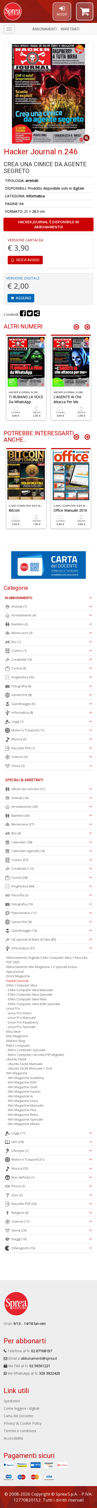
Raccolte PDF (23, 748)
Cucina (18, 668)
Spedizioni (12, 1401)
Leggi (17, 721)
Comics (18, 650)
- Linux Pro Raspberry (22, 1022)
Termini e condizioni (20, 1430)
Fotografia (21, 686)
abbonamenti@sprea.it (39, 1358)
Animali (19, 606)
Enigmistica (22, 677)
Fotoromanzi (23, 913)
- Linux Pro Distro (19, 1013)
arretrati (31, 180)
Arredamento (23, 615)
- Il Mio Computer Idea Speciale (29, 994)
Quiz (17, 1195)
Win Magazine (17, 1073)
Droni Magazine (18, 976)
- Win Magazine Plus (21, 1110)
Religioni (19, 1212)
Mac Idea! (13, 1031)
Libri (17, 1141)
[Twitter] (30, 314)
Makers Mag (15, 1040)
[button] (84, 14)
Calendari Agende (28, 851)
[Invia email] (37, 314)
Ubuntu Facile (16, 1059)
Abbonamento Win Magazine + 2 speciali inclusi (41, 967)
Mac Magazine (17, 1036)
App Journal (15, 971)
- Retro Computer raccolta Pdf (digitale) (35, 1054)
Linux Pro (13, 1008)
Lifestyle (19, 1150)
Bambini (19, 624)
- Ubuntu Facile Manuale (24, 1064)
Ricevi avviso (28, 260)
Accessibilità (13, 1438)
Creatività (21, 659)
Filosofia (19, 895)
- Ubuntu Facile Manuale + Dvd (29, 1068)
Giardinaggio (23, 703)
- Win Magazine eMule (23, 1124)
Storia (18, 765)
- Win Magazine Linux (22, 1100)
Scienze (19, 756)
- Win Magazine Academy (25, 1078)
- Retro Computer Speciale (26, 1050)
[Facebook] (23, 314)
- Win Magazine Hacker (23, 1091)
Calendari (21, 842)
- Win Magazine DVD (21, 1082)
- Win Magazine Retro (22, 1114)
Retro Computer (18, 1045)
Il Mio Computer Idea (21, 985)
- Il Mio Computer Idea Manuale (29, 990)
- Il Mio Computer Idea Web (26, 999)
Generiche (21, 695)
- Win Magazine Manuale (25, 1105)
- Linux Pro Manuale (21, 1017)
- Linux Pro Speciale (21, 1026)
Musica (18, 739)
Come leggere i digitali (21, 1408)
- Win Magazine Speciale (24, 1119)
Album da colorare (28, 789)
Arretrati (70, 29)
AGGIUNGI (23, 298)
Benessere (21, 633)
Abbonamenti (44, 29)
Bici (16, 642)
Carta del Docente (18, 1415)
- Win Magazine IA (19, 1096)
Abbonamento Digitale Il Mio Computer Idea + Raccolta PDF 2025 (46, 960)
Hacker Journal (17, 980)
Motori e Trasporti (27, 730)
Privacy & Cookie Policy (23, 1423)
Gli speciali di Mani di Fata (33, 939)
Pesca (18, 1186)
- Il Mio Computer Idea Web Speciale (33, 1004)
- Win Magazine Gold (21, 1087)
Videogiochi (23, 1248)
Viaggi (18, 1239)
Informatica (35, 196)
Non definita (22, 1177)
